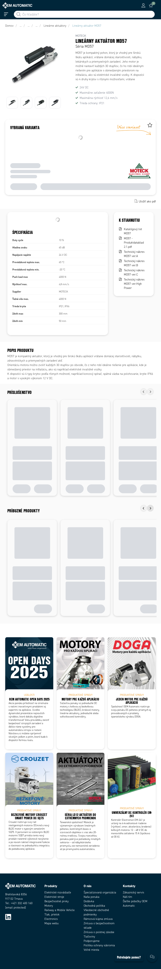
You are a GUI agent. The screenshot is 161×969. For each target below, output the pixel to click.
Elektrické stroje (54, 897)
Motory (48, 905)
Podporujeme (92, 941)
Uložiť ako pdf (147, 201)
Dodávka (89, 901)
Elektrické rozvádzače (57, 892)
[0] (151, 5)
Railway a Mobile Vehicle (59, 910)
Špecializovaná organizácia (100, 892)
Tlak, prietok (52, 914)
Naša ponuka (91, 897)
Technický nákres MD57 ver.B (134, 263)
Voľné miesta (91, 950)
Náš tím (127, 897)
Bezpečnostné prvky (56, 901)
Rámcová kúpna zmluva (98, 919)
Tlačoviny (89, 936)
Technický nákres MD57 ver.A (134, 254)
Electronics (51, 919)
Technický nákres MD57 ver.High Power (134, 284)
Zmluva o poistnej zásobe (99, 932)
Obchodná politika (94, 905)
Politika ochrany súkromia (99, 945)
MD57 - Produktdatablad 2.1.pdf (134, 243)
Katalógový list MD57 (133, 231)
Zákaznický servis (133, 892)
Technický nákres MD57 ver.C (134, 272)
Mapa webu (51, 923)
